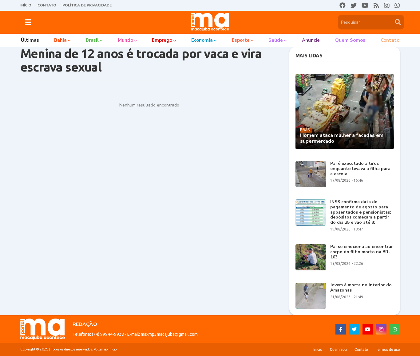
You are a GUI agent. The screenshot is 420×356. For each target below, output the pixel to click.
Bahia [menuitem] (60, 40)
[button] (28, 22)
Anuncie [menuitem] (311, 40)
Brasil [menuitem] (92, 40)
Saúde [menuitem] (275, 40)
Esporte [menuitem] (241, 40)
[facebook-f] (340, 329)
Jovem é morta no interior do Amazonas (361, 288)
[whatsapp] (397, 5)
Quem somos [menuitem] (350, 40)
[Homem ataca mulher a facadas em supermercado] (344, 111)
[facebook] (342, 5)
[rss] (376, 5)
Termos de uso (388, 349)
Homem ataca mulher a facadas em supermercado (341, 138)
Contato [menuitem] (390, 40)
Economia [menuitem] (202, 40)
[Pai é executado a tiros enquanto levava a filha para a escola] (310, 174)
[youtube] (365, 5)
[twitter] (354, 5)
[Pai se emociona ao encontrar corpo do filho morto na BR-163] (310, 257)
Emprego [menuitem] (162, 40)
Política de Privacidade (87, 5)
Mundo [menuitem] (125, 40)
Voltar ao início (105, 349)
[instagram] (387, 5)
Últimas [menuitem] (30, 40)
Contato (47, 5)
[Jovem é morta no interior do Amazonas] (310, 296)
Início (25, 5)
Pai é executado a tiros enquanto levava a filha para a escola (360, 168)
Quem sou (338, 349)
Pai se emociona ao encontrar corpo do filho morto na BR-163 (361, 252)
